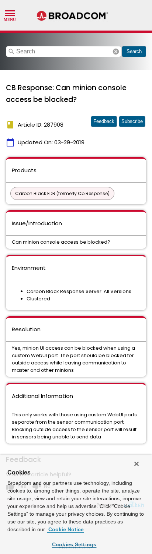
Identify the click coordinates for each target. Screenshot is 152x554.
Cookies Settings (74, 544)
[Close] (136, 464)
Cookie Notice (65, 529)
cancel (116, 51)
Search (134, 51)
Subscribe (132, 121)
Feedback (103, 121)
